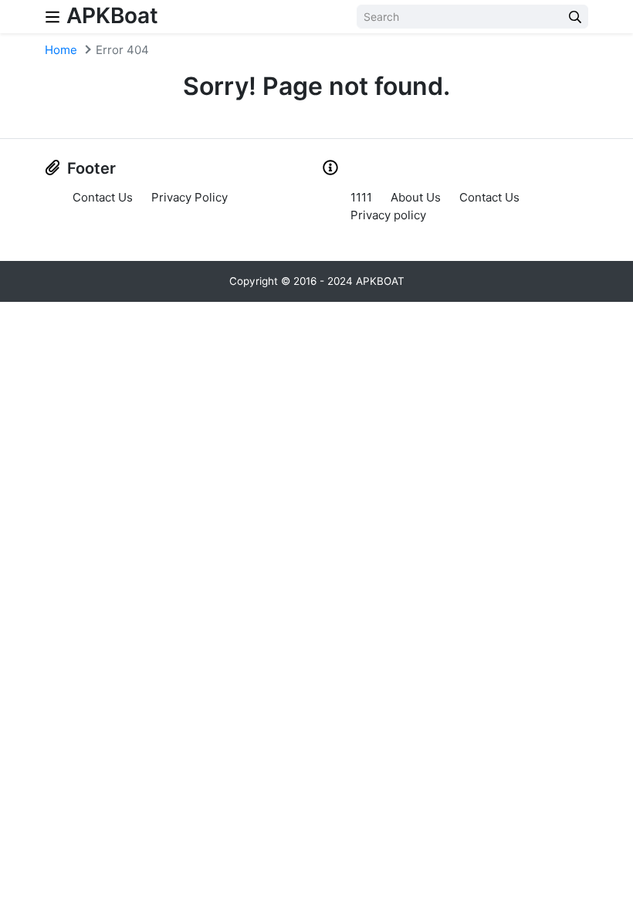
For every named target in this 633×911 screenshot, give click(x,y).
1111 (361, 197)
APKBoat (112, 15)
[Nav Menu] (52, 16)
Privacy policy (388, 215)
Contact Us (103, 197)
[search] (575, 17)
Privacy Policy (189, 197)
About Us (416, 197)
